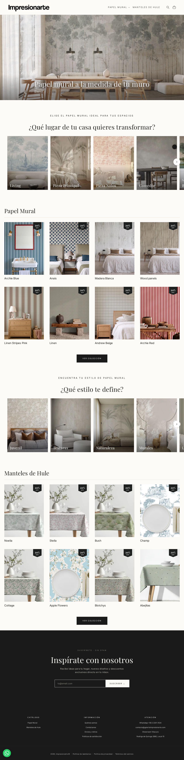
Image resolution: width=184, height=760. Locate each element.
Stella (53, 540)
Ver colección (92, 358)
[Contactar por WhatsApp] (7, 753)
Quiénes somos (91, 723)
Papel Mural (19, 211)
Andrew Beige (104, 343)
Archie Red (147, 343)
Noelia (8, 540)
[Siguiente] (176, 161)
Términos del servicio (124, 754)
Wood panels (148, 278)
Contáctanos (91, 727)
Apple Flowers (59, 605)
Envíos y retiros (91, 732)
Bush (98, 540)
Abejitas (145, 605)
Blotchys (100, 605)
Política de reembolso (82, 754)
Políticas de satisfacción (92, 736)
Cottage (9, 605)
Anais (53, 278)
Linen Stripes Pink (15, 343)
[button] (118, 7)
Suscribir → (117, 683)
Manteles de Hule (26, 473)
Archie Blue (11, 278)
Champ (144, 540)
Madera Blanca (104, 278)
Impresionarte (62, 754)
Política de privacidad (103, 754)
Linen (53, 343)
